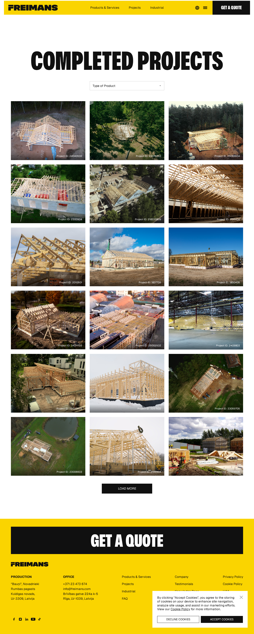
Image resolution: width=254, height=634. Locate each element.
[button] (197, 11)
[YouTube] (33, 619)
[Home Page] (33, 11)
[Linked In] (27, 619)
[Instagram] (20, 619)
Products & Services (104, 11)
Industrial (157, 11)
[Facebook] (14, 619)
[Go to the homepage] (29, 564)
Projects (135, 11)
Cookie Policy (180, 609)
